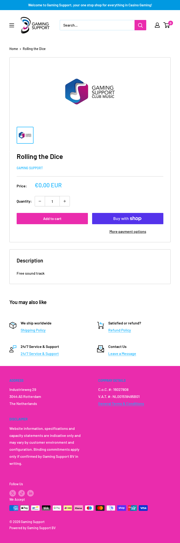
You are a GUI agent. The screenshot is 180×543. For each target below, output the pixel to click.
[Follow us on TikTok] (21, 493)
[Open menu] (11, 25)
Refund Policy (119, 330)
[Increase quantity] (65, 201)
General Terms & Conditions (121, 403)
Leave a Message (122, 353)
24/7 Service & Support (40, 353)
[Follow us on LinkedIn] (30, 493)
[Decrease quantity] (40, 201)
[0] (167, 25)
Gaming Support (30, 168)
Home (13, 49)
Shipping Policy (33, 330)
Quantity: (24, 201)
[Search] (140, 25)
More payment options (127, 231)
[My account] (157, 25)
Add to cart (52, 218)
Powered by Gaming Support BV (32, 528)
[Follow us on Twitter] (12, 493)
